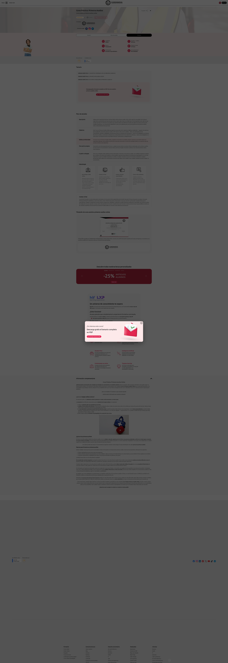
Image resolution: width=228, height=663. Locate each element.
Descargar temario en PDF (94, 336)
